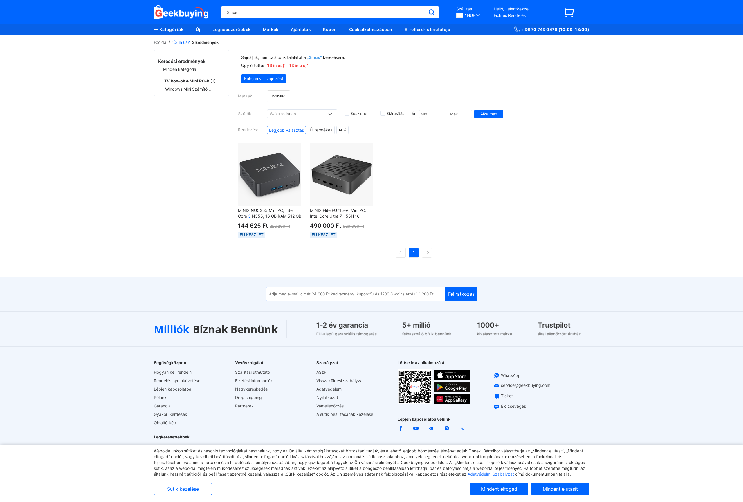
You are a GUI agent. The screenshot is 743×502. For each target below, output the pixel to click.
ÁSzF (321, 372)
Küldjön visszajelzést (263, 78)
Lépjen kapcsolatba (172, 389)
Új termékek (321, 129)
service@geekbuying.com (525, 385)
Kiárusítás (395, 113)
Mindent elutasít (560, 489)
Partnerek (244, 405)
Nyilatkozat (327, 397)
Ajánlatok (301, 29)
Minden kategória (179, 69)
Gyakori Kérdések (170, 414)
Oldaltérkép (165, 422)
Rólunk (160, 397)
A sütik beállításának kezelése (344, 414)
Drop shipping (248, 397)
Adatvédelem (329, 389)
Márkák (271, 29)
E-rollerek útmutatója (427, 29)
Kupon (330, 29)
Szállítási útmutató (252, 372)
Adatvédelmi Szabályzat (491, 474)
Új (198, 29)
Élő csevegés (513, 406)
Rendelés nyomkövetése (177, 380)
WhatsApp (511, 375)
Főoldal (160, 42)
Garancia (162, 405)
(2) (190, 80)
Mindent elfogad (499, 489)
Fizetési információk (254, 380)
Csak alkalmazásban (370, 29)
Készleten (360, 113)
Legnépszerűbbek (231, 29)
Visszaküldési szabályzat (340, 380)
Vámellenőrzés (330, 405)
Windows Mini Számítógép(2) (188, 88)
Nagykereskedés (251, 389)
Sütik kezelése (183, 489)
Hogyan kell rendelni (173, 372)
